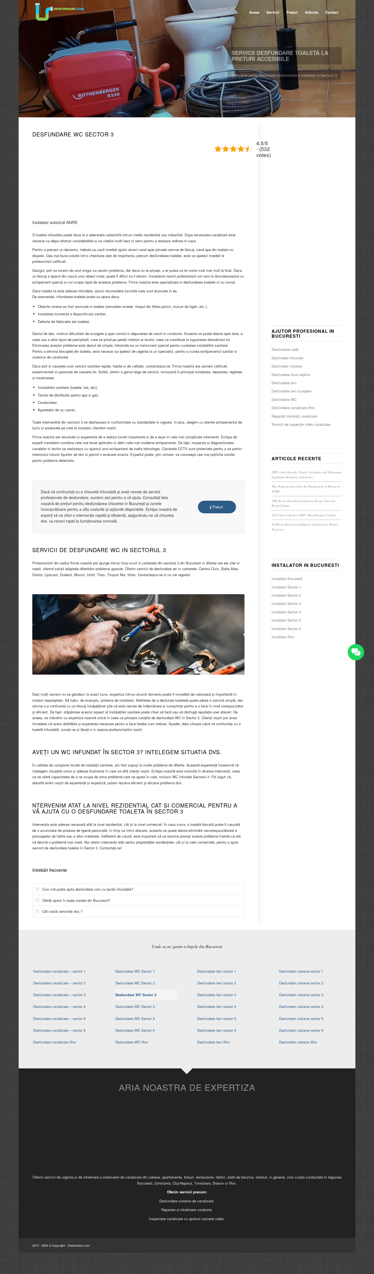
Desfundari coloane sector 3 (301, 994)
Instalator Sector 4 (286, 611)
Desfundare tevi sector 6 (216, 1030)
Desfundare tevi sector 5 (216, 1018)
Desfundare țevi (284, 382)
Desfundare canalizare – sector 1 (59, 971)
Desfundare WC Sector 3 (135, 994)
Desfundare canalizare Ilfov (293, 407)
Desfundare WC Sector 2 (135, 983)
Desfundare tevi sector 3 (216, 994)
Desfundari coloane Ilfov (298, 1042)
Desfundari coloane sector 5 (301, 1018)
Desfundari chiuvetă (287, 357)
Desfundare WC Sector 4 (135, 1006)
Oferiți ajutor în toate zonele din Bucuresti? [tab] (76, 900)
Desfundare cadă (285, 349)
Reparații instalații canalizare (294, 416)
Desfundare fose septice (291, 374)
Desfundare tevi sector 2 (216, 983)
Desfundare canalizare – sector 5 (59, 1018)
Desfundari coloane (287, 366)
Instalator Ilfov (283, 636)
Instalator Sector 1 (286, 587)
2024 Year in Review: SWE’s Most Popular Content (303, 515)
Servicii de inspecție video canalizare (301, 424)
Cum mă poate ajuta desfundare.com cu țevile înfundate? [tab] (87, 889)
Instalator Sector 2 (286, 595)
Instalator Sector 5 (286, 620)
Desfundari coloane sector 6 (301, 1030)
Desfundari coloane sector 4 (301, 1006)
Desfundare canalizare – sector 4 (59, 1006)
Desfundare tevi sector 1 (216, 971)
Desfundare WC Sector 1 (135, 971)
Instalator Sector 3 (286, 603)
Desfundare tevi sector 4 (216, 1006)
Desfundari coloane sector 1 (301, 971)
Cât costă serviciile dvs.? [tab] (62, 911)
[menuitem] (254, 12)
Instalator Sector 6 (286, 628)
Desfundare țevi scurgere (291, 390)
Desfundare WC (284, 399)
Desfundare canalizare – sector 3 (59, 994)
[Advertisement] (138, 177)
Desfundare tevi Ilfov (213, 1042)
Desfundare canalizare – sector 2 (59, 983)
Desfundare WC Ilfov (131, 1042)
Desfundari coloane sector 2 (301, 983)
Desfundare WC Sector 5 (135, 1018)
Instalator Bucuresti (287, 578)
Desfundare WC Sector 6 (135, 1030)
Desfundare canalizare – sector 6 (59, 1030)
